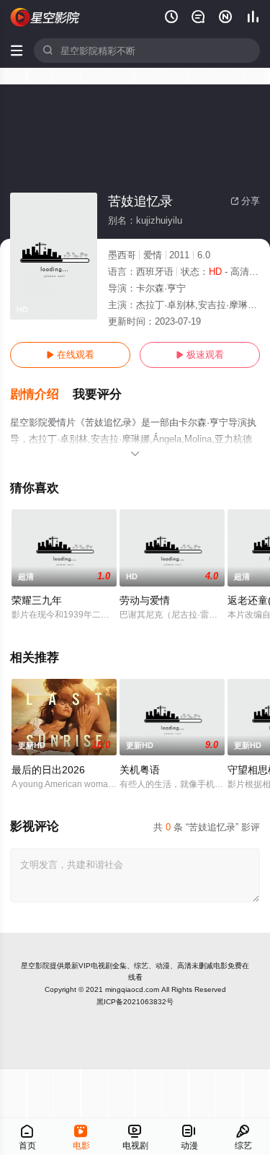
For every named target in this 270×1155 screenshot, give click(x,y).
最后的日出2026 (48, 770)
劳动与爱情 (145, 600)
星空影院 (35, 966)
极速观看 (200, 354)
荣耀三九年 (37, 600)
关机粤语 (140, 770)
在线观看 (70, 354)
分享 (245, 201)
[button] (41, 394)
